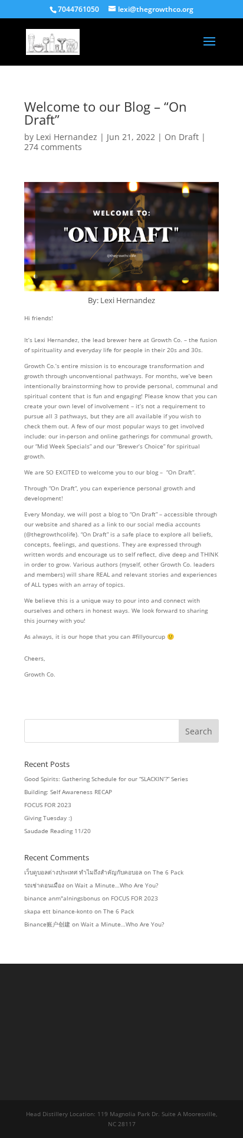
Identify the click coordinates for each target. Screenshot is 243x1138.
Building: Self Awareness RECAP (68, 792)
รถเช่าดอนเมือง (44, 885)
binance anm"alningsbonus (62, 898)
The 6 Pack (168, 872)
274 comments (53, 146)
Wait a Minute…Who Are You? (116, 885)
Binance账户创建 (47, 924)
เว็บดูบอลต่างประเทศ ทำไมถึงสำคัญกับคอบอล (83, 872)
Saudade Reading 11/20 (57, 831)
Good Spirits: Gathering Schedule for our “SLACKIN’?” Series (106, 779)
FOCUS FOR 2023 (47, 805)
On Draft (182, 136)
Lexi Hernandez (66, 136)
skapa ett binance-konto (58, 911)
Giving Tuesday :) (48, 818)
